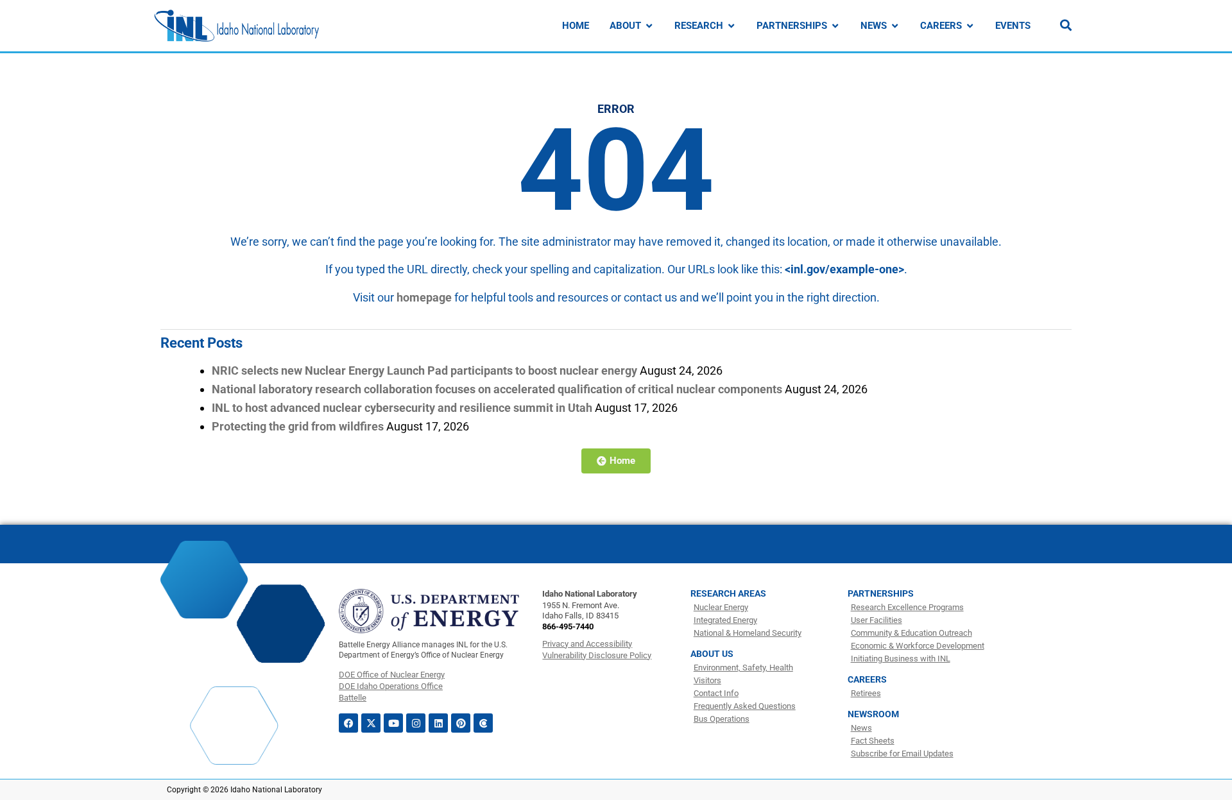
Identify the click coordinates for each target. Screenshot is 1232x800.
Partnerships (881, 593)
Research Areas (728, 593)
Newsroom (873, 714)
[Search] (1066, 25)
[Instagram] (415, 723)
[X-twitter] (371, 723)
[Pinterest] (460, 723)
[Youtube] (393, 723)
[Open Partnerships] (835, 26)
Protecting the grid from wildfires (298, 426)
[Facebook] (348, 723)
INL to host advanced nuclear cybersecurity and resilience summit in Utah (402, 407)
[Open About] (649, 26)
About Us (711, 654)
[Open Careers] (970, 26)
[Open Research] (731, 26)
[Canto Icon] (483, 723)
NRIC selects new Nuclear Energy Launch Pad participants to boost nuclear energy (424, 370)
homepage (424, 297)
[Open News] (895, 26)
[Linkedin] (438, 723)
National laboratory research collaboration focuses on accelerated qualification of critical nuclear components (497, 389)
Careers (867, 679)
